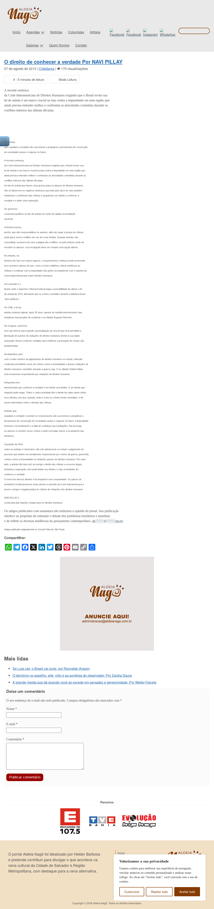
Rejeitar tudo (159, 892)
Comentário (15, 739)
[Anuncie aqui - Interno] (107, 559)
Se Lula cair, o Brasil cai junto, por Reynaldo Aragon (51, 668)
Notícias (56, 32)
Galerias (32, 45)
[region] (160, 877)
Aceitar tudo (187, 892)
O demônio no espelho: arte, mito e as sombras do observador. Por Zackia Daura (72, 675)
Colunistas (76, 32)
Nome (11, 709)
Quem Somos (59, 45)
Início (16, 32)
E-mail (12, 724)
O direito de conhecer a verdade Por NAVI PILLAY (63, 61)
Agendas (33, 32)
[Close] (201, 857)
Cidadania (46, 68)
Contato (81, 45)
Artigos (95, 32)
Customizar (131, 892)
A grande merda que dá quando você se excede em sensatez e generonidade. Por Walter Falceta (84, 682)
